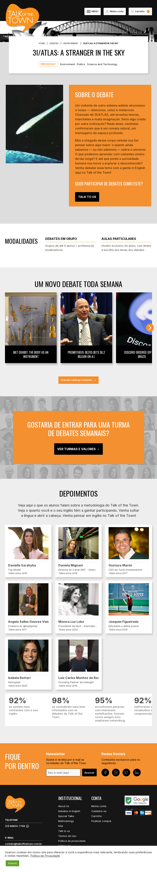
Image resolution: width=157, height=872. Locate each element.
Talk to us (64, 830)
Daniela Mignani (70, 565)
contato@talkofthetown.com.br (23, 843)
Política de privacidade (72, 840)
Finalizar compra (101, 821)
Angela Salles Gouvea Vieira (28, 622)
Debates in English (69, 811)
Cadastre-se (98, 811)
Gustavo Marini (120, 565)
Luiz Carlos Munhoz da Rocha (78, 678)
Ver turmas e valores (76, 449)
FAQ (60, 826)
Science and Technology (102, 64)
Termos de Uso (67, 835)
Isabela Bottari (19, 678)
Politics (81, 64)
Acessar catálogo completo (76, 380)
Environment (67, 64)
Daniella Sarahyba (22, 565)
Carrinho (96, 816)
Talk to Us (87, 197)
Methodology (66, 821)
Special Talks (66, 816)
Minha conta (98, 806)
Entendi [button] (12, 863)
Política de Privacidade (45, 855)
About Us (63, 806)
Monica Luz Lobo (71, 622)
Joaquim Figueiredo (123, 622)
